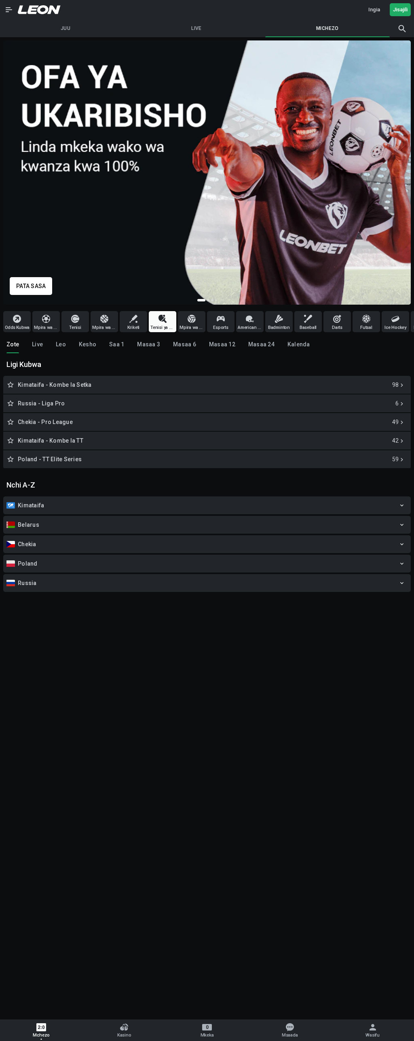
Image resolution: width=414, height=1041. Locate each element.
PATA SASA (31, 286)
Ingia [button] (374, 9)
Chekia (27, 544)
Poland (28, 563)
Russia (27, 583)
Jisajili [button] (400, 9)
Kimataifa (31, 505)
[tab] (12, 344)
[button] (9, 10)
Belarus (28, 525)
